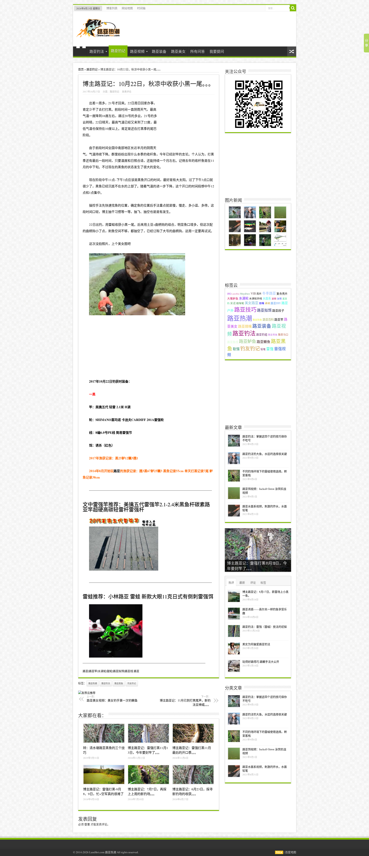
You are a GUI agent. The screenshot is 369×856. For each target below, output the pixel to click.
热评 (231, 582)
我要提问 (216, 51)
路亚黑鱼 (118, 683)
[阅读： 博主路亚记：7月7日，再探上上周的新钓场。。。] (148, 774)
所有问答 (197, 51)
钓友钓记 (131, 683)
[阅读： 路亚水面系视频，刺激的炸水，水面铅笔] (234, 510)
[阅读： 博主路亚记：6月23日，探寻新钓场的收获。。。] (193, 774)
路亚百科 (268, 319)
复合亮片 (282, 293)
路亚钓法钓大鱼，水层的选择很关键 (264, 454)
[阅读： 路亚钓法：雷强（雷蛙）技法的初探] (234, 631)
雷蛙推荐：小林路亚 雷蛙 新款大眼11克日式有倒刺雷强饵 (148, 596)
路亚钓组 (261, 334)
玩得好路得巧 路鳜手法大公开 (260, 662)
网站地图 (127, 8)
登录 (87, 824)
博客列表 (111, 8)
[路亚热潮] (98, 34)
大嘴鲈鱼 (232, 298)
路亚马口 (283, 334)
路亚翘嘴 (245, 326)
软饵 (236, 349)
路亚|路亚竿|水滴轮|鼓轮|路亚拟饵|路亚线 (108, 671)
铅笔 (263, 349)
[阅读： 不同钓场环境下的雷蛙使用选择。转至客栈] (234, 476)
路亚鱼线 (232, 342)
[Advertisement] (148, 347)
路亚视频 (137, 51)
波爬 (274, 298)
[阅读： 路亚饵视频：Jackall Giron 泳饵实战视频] (234, 493)
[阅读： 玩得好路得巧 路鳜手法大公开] (234, 666)
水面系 (267, 298)
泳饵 (279, 298)
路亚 (117, 470)
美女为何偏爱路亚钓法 (256, 644)
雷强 (270, 349)
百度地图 (290, 852)
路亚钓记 (118, 50)
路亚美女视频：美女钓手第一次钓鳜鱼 (112, 698)
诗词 (267, 303)
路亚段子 (278, 310)
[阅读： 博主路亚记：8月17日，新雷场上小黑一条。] (234, 596)
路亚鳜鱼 (263, 341)
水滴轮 (244, 298)
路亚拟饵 (264, 310)
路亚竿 (278, 319)
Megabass (245, 293)
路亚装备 (159, 51)
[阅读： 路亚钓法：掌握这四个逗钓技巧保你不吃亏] (234, 441)
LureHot (235, 293)
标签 (263, 582)
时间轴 (141, 8)
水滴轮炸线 (255, 298)
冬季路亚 (269, 293)
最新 (242, 582)
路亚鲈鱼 (247, 341)
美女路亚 (251, 303)
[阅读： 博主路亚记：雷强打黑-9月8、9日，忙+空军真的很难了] (103, 774)
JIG (229, 293)
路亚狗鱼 (257, 319)
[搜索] (293, 8)
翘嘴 (261, 303)
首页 (81, 52)
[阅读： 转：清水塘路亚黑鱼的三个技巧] (103, 733)
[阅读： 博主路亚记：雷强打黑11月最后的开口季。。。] (193, 733)
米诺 (233, 303)
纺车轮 (240, 303)
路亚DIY (276, 303)
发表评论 (126, 91)
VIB (253, 293)
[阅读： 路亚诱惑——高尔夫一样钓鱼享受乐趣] (234, 613)
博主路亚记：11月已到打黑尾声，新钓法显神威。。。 (185, 701)
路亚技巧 (245, 309)
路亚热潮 (92, 683)
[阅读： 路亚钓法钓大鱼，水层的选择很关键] (234, 458)
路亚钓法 (96, 51)
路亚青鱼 (272, 334)
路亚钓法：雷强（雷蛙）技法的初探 (264, 627)
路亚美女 (178, 51)
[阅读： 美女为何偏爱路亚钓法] (234, 648)
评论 (253, 582)
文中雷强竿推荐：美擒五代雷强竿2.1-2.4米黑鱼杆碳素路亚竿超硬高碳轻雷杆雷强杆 (146, 507)
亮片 (259, 293)
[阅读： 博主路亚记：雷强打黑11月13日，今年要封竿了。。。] (148, 733)
